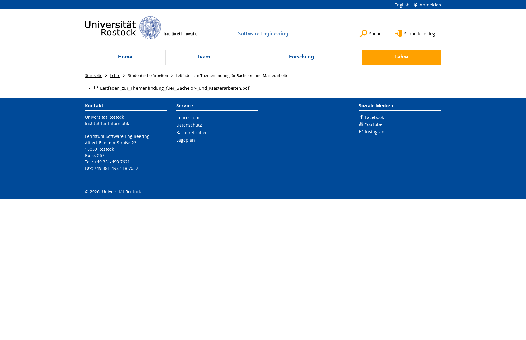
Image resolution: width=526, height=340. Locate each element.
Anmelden (429, 5)
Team (203, 57)
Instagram (375, 132)
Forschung (301, 57)
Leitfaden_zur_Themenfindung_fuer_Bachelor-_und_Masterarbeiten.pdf (174, 88)
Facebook (374, 117)
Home (125, 57)
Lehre (401, 57)
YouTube (373, 124)
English (402, 5)
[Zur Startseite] (141, 28)
